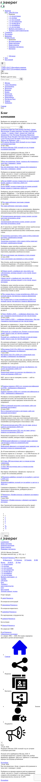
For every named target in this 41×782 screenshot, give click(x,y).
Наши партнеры (14, 43)
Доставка (25, 131)
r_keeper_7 (4, 133)
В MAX (10, 562)
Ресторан (16, 135)
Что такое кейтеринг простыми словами (14, 206)
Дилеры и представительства (19, 30)
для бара (5, 566)
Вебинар (12, 140)
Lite (33, 133)
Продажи (21, 136)
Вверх (6, 536)
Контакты (12, 48)
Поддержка (8, 34)
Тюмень (7, 101)
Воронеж (8, 90)
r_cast (17, 140)
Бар (13, 129)
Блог (6, 58)
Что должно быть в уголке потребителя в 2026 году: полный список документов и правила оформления (18, 300)
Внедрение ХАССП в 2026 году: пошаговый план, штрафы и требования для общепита (18, 355)
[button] (22, 706)
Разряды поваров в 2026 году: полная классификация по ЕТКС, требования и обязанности (20, 392)
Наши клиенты (14, 45)
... (20, 140)
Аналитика (35, 136)
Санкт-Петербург (11, 85)
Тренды (3, 140)
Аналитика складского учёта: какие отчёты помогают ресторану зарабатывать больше (19, 242)
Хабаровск (8, 103)
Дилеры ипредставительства (7, 585)
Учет (11, 135)
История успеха (20, 138)
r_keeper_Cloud (13, 133)
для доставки (6, 575)
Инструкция (5, 131)
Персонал (4, 136)
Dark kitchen (19, 129)
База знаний (9, 59)
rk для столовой (14, 20)
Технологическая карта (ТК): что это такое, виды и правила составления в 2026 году (18, 431)
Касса (28, 138)
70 (5, 526)
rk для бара (13, 18)
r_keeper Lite (23, 133)
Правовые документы (16, 47)
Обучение (12, 56)
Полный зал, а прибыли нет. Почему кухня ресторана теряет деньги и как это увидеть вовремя (19, 338)
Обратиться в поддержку (9, 634)
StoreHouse (4, 129)
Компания (8, 36)
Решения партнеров (7, 545)
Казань (7, 92)
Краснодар (8, 94)
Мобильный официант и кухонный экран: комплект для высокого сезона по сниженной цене (20, 447)
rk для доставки (14, 27)
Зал (7, 140)
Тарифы (3, 579)
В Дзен (18, 562)
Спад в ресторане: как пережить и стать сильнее (17, 259)
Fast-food (27, 129)
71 (5, 528)
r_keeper (33, 129)
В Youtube (28, 560)
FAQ (2, 588)
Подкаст (28, 136)
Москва (7, 83)
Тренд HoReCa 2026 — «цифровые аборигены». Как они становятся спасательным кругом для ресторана (20, 320)
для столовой (6, 568)
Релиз (10, 136)
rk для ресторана (15, 16)
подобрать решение (19, 67)
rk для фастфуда (14, 23)
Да (2, 71)
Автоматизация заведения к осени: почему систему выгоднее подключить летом (18, 222)
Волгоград (8, 88)
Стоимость (8, 32)
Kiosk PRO (33, 138)
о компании (5, 542)
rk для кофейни (14, 25)
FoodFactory (33, 131)
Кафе (10, 129)
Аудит (12, 138)
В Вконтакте (7, 560)
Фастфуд (15, 136)
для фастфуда (6, 571)
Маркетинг (31, 135)
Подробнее (4, 762)
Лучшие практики (16, 131)
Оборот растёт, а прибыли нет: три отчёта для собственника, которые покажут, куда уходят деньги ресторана (18, 280)
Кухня (7, 138)
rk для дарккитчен (15, 21)
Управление (5, 135)
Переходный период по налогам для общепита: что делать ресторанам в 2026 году (18, 373)
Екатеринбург (9, 86)
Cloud (29, 133)
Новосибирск (9, 97)
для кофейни (6, 573)
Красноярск (9, 95)
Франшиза (23, 135)
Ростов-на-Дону (10, 99)
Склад (3, 138)
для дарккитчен (7, 570)
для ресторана (7, 564)
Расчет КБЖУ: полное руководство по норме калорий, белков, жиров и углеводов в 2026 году (19, 187)
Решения (8, 11)
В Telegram (18, 560)
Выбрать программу (17, 29)
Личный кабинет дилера (9, 591)
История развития (15, 41)
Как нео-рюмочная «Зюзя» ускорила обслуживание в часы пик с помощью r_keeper (19, 168)
